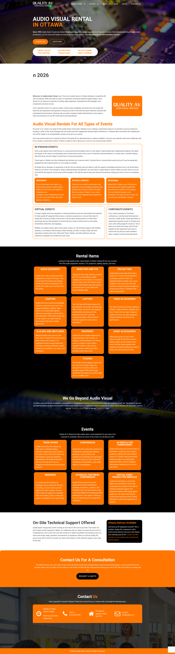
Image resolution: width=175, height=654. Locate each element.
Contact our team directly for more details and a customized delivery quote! (123, 537)
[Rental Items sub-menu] (85, 4)
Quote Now (57, 42)
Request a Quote (78, 408)
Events (92, 4)
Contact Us (136, 4)
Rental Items (76, 4)
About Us (106, 4)
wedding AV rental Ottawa (57, 192)
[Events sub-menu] (98, 4)
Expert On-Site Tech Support (44, 52)
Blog (116, 4)
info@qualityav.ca (128, 615)
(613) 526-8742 (75, 615)
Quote (124, 4)
